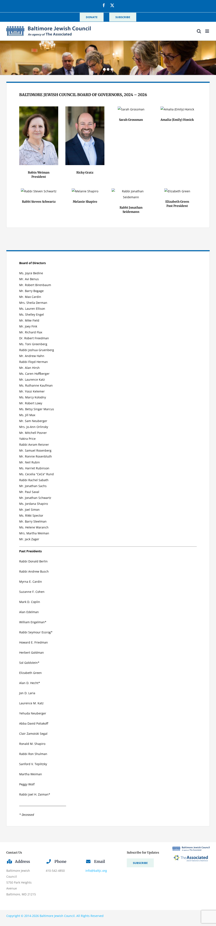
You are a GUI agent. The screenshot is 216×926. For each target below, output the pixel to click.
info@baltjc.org (96, 871)
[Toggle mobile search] (199, 31)
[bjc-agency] (191, 848)
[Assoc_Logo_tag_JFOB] (191, 852)
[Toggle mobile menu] (207, 31)
